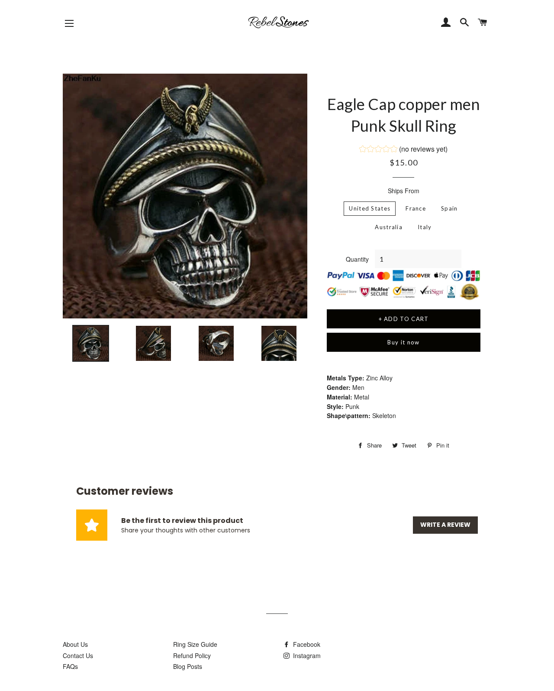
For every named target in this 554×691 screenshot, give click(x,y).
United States (369, 208)
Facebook (305, 644)
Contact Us (78, 655)
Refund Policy (192, 655)
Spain (449, 208)
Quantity (357, 259)
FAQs (70, 666)
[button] (403, 149)
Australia (389, 227)
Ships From (403, 190)
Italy (425, 227)
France (416, 208)
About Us (75, 644)
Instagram (306, 655)
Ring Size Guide (195, 644)
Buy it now (403, 342)
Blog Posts (187, 666)
